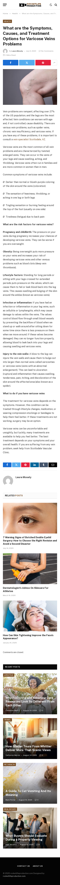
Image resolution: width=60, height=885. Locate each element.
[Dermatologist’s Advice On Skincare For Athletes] (30, 568)
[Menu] (5, 4)
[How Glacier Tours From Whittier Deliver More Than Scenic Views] (30, 738)
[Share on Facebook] (10, 62)
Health (7, 21)
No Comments (47, 51)
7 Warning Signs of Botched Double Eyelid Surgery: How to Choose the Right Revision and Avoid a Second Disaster (30, 540)
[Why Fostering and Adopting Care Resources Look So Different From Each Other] (30, 693)
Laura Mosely (17, 51)
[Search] (55, 4)
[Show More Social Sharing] (54, 62)
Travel (7, 720)
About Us (38, 866)
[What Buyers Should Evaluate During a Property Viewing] (30, 828)
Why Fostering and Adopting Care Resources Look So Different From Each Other (30, 701)
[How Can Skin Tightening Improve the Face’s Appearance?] (30, 616)
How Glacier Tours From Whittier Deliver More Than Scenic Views (29, 748)
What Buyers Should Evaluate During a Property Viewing (26, 837)
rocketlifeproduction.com (14, 876)
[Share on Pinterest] (43, 62)
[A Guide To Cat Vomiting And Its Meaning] (30, 783)
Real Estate (10, 809)
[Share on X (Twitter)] (27, 62)
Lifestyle (8, 675)
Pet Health (9, 764)
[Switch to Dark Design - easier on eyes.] (51, 5)
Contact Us (23, 866)
